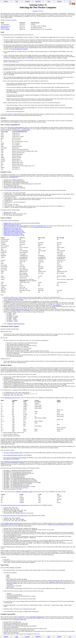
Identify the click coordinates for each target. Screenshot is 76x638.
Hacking (59, 1)
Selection (6, 1)
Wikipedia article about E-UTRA (12, 397)
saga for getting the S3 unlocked (20, 49)
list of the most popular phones (12, 190)
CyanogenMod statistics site (15, 176)
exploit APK (40, 225)
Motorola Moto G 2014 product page (12, 228)
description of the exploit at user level (42, 227)
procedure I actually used (20, 619)
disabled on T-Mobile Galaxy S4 (57, 581)
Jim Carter (35, 11)
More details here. (57, 305)
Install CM (37, 1)
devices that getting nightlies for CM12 (18, 127)
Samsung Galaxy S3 (5, 26)
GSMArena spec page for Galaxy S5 (12, 224)
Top (70, 1)
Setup (16, 1)
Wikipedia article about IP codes (14, 298)
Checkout (27, 1)
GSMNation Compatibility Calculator (24, 491)
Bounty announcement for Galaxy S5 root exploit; (15, 225)
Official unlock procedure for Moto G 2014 (14, 231)
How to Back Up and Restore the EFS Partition (15, 457)
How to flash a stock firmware (11, 455)
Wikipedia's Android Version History (16, 323)
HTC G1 (5, 29)
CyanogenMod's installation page (36, 616)
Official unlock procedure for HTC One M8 (14, 235)
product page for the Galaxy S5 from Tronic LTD (14, 515)
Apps (48, 1)
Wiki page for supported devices (22, 130)
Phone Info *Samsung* (12, 583)
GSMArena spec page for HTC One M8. (13, 233)
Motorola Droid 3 (5, 27)
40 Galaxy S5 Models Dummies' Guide (13, 452)
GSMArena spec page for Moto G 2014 (13, 229)
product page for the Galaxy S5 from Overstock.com (15, 505)
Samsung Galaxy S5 (8, 223)
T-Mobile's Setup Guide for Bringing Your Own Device (60, 524)
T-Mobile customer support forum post (13, 523)
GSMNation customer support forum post (13, 461)
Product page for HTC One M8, (11, 232)
